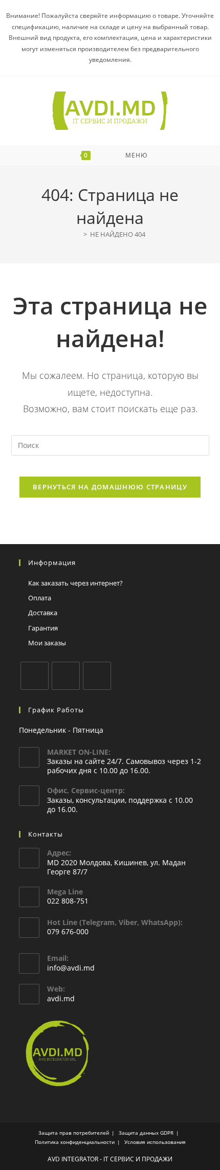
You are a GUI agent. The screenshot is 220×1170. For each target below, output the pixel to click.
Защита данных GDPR (146, 1132)
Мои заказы (47, 642)
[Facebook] (34, 676)
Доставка (42, 612)
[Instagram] (66, 676)
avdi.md (61, 998)
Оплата (39, 597)
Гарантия (43, 628)
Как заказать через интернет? (75, 583)
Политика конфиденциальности (75, 1141)
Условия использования (155, 1141)
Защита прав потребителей (73, 1132)
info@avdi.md (71, 968)
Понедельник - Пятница (61, 730)
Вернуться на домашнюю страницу (110, 486)
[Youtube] (97, 676)
